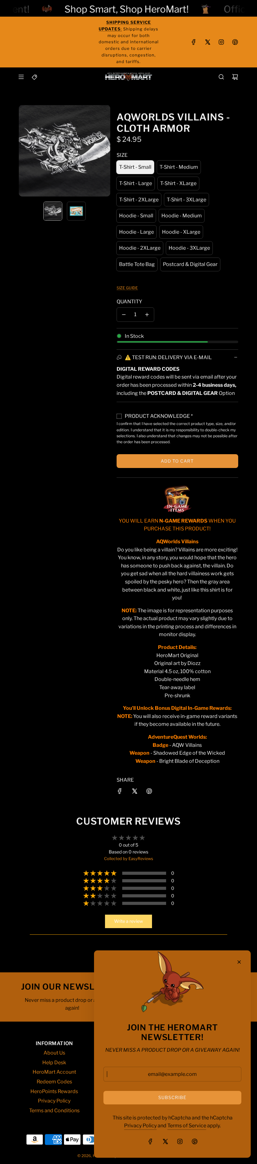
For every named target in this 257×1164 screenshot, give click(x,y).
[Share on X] (134, 792)
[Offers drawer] (35, 77)
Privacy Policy (140, 1126)
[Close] (239, 962)
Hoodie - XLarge (181, 232)
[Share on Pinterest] (149, 792)
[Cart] (235, 77)
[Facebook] (194, 42)
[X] (207, 42)
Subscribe (172, 1097)
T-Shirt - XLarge (178, 183)
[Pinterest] (235, 42)
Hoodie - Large (136, 232)
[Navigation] (21, 77)
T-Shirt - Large (135, 183)
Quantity (129, 302)
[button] (24, 151)
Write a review (128, 921)
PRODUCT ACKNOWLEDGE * (159, 416)
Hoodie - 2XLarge (139, 248)
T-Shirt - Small (135, 167)
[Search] (221, 77)
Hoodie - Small (136, 216)
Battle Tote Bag (137, 264)
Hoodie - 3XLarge (189, 248)
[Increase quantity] (147, 315)
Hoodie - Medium (181, 216)
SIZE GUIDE (127, 287)
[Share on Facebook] (120, 792)
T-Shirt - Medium (179, 167)
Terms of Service (186, 1126)
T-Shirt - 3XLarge (186, 200)
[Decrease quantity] (124, 315)
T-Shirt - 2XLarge (139, 200)
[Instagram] (221, 42)
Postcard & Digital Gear (190, 264)
